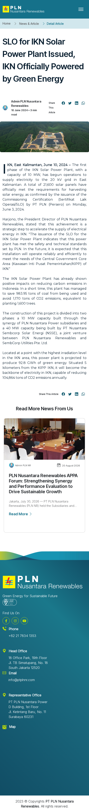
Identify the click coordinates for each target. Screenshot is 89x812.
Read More (19, 514)
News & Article (29, 23)
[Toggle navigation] (81, 9)
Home (6, 23)
